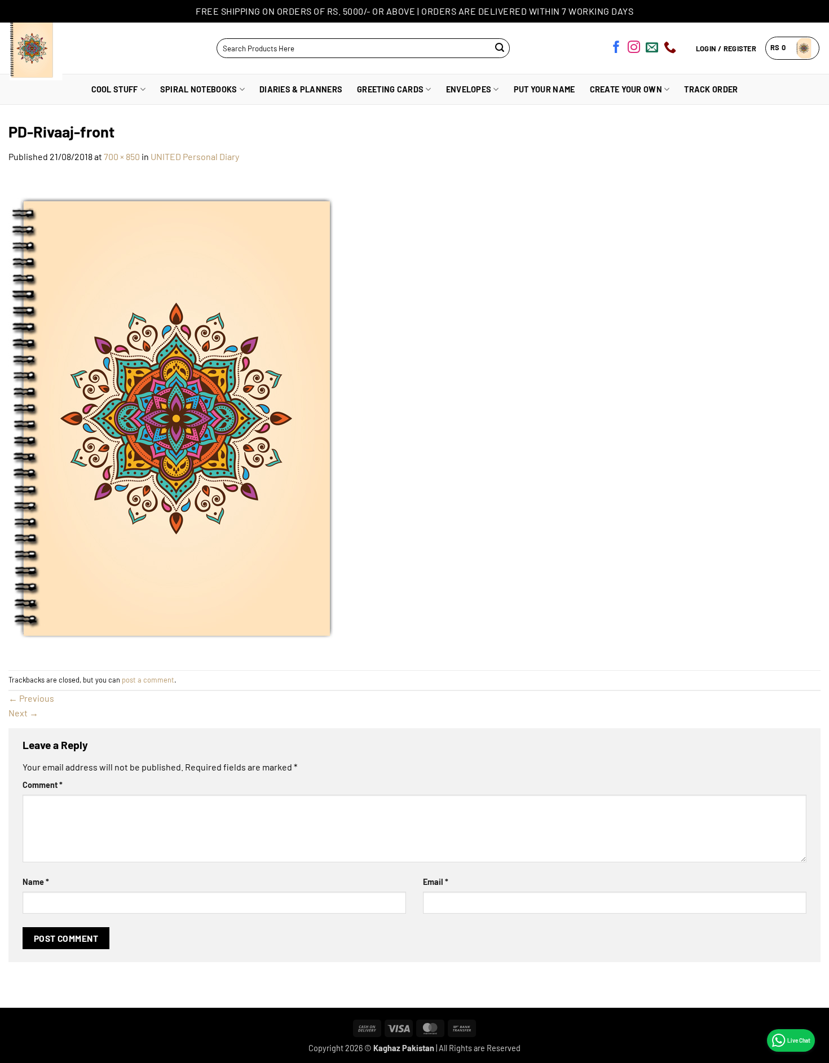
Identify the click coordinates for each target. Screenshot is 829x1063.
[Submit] (500, 48)
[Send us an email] (652, 49)
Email (435, 882)
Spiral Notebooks (198, 89)
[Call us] (670, 49)
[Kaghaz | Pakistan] (55, 48)
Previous (31, 698)
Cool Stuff (114, 89)
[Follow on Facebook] (616, 49)
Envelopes (469, 89)
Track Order (711, 89)
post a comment (148, 679)
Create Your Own (626, 89)
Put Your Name (544, 89)
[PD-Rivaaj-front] (205, 415)
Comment (43, 785)
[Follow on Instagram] (634, 49)
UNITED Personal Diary (195, 156)
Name (36, 882)
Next (23, 712)
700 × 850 (122, 156)
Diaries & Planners (300, 89)
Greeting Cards (390, 89)
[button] (792, 48)
